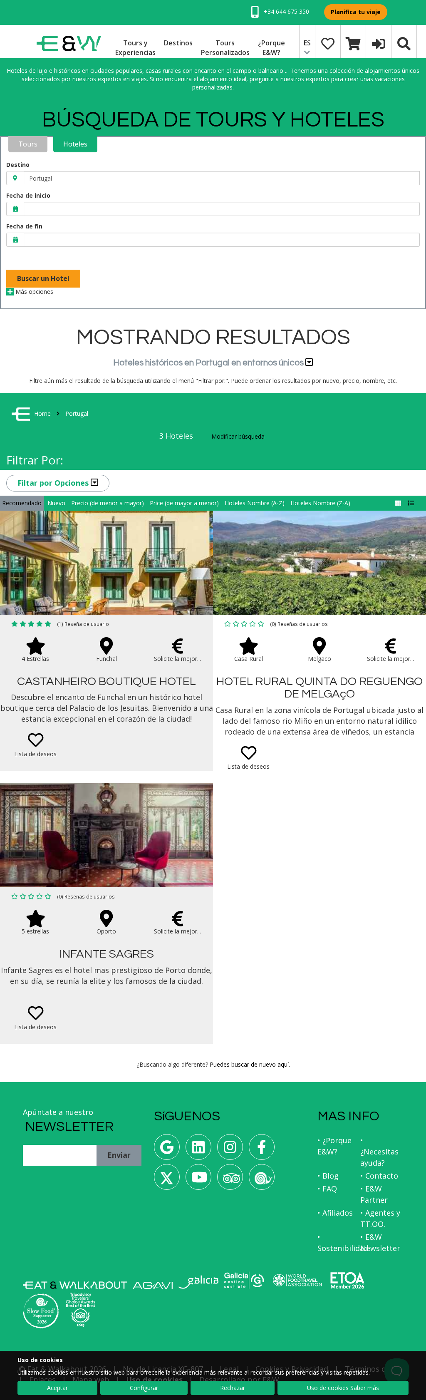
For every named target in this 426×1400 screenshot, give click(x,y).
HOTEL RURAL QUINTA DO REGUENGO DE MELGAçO (319, 687)
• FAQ (327, 1189)
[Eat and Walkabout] (75, 1285)
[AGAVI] (153, 1285)
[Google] (167, 1150)
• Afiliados (335, 1213)
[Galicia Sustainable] (244, 1280)
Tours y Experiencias (135, 47)
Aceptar (57, 1388)
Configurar (144, 1388)
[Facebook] (262, 1150)
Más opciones (33, 291)
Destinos (178, 42)
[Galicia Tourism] (198, 1282)
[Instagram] (230, 1150)
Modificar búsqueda (238, 436)
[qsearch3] (404, 42)
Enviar (119, 1155)
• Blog (328, 1176)
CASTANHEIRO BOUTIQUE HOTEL (106, 681)
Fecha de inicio (28, 195)
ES (307, 42)
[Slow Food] (262, 1180)
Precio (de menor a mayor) (107, 503)
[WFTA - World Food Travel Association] (297, 1280)
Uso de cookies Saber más (343, 1388)
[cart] (353, 42)
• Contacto (379, 1176)
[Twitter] (167, 1180)
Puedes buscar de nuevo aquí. (250, 1064)
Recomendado (22, 503)
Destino (18, 165)
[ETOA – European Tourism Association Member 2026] (347, 1280)
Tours (27, 144)
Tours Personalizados (225, 47)
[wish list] (328, 42)
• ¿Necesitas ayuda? (379, 1151)
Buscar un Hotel (43, 278)
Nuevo (56, 503)
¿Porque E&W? (271, 47)
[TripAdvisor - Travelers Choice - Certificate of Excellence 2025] (80, 1309)
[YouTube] (198, 1180)
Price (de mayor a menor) (184, 503)
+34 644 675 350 (285, 11)
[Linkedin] (198, 1150)
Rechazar (232, 1388)
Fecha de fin (24, 226)
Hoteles (75, 144)
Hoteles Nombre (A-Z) (255, 503)
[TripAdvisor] (230, 1180)
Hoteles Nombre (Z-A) (320, 503)
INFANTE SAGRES (106, 954)
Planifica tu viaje (356, 12)
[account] (378, 42)
